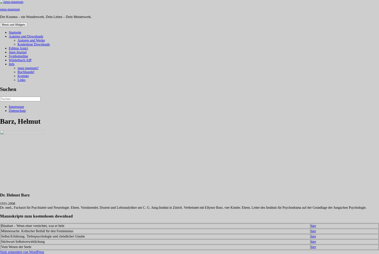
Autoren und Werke (31, 40)
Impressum (16, 107)
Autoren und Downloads (26, 36)
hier (313, 226)
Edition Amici (18, 48)
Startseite (15, 32)
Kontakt (23, 76)
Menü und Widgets (13, 24)
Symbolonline (18, 56)
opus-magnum (10, 9)
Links (21, 80)
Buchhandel (26, 72)
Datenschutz (17, 110)
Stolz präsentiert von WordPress (22, 252)
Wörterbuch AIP (20, 60)
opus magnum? (28, 68)
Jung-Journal (18, 52)
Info (11, 64)
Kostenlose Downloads (34, 44)
